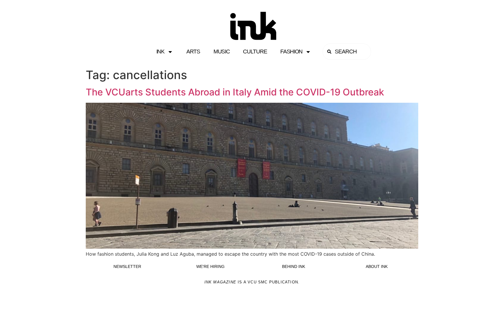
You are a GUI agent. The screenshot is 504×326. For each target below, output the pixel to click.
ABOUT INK (377, 266)
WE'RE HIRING (210, 266)
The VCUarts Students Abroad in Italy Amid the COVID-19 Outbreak (235, 92)
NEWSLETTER (127, 266)
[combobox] (347, 51)
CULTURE (255, 51)
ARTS (193, 51)
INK (160, 51)
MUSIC (222, 51)
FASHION (291, 51)
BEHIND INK (293, 266)
